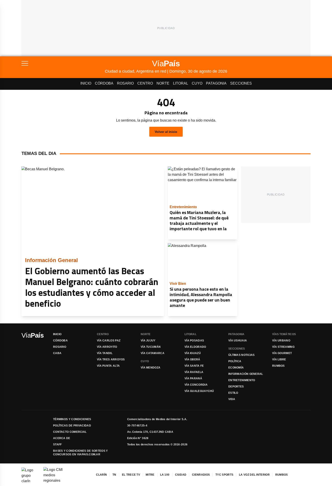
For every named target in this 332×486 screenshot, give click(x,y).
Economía (236, 367)
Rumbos (278, 365)
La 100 (165, 474)
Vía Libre (279, 359)
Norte (163, 83)
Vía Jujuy (148, 340)
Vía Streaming (283, 346)
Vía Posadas (194, 340)
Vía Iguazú (193, 353)
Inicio (85, 83)
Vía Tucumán (151, 346)
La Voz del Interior (254, 474)
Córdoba (104, 83)
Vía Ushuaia (237, 340)
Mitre (150, 474)
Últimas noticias (241, 355)
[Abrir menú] (63, 63)
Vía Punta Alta (108, 365)
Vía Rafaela (194, 372)
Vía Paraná (193, 378)
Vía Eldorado (195, 346)
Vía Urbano (281, 340)
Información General (245, 373)
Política (234, 361)
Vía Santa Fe (194, 365)
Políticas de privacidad (72, 425)
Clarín (101, 474)
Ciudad (180, 474)
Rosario (125, 83)
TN (114, 474)
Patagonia (216, 83)
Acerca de (61, 438)
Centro (145, 83)
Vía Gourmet (282, 353)
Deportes (236, 386)
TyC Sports (224, 474)
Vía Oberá (192, 359)
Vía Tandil (104, 353)
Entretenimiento (241, 380)
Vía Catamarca (152, 353)
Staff (57, 444)
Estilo (233, 392)
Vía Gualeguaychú (199, 391)
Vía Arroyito (107, 346)
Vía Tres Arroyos (111, 359)
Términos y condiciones (72, 419)
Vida (231, 399)
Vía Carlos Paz (108, 340)
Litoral (180, 83)
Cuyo (197, 83)
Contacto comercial (70, 431)
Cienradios (201, 474)
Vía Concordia (196, 384)
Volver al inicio (166, 132)
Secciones (241, 83)
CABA (57, 353)
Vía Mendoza (150, 367)
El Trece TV (131, 474)
